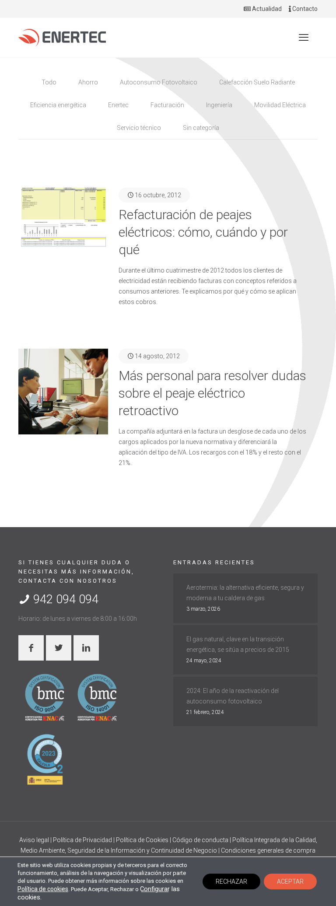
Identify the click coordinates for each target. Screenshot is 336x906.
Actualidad (266, 8)
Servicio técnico (139, 127)
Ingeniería (219, 104)
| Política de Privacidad (81, 839)
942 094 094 (64, 599)
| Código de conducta (200, 839)
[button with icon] (31, 648)
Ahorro (88, 82)
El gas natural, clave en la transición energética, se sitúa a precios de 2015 (237, 644)
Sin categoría (201, 127)
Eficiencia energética (58, 104)
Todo (49, 82)
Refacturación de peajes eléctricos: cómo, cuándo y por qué (203, 232)
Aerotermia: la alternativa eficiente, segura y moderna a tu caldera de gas (245, 593)
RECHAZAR (231, 881)
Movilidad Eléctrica (280, 104)
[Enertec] (62, 37)
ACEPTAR (290, 881)
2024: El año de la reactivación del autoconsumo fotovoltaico (232, 696)
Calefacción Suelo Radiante (257, 82)
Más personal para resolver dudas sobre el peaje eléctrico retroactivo (212, 393)
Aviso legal (34, 839)
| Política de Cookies (141, 839)
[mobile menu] (303, 37)
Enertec (118, 104)
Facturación (167, 104)
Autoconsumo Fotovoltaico (158, 82)
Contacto (304, 8)
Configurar (155, 889)
